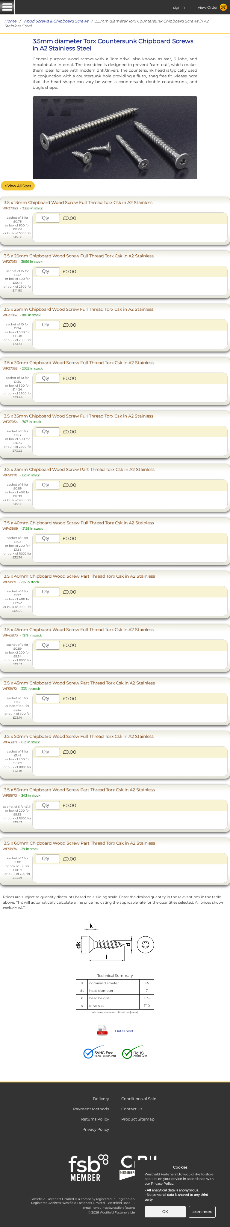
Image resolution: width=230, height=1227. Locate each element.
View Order (208, 7)
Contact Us (131, 1108)
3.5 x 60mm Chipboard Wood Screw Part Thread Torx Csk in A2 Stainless (78, 845)
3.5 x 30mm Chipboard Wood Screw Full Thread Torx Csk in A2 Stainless (78, 365)
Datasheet (124, 1031)
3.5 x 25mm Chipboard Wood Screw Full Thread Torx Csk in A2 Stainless (77, 312)
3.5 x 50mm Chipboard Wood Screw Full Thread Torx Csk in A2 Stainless (78, 739)
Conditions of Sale (138, 1098)
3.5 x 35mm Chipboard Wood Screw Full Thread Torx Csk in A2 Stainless (77, 418)
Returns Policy (95, 1119)
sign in (179, 7)
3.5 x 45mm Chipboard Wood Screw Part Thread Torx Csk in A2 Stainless (78, 685)
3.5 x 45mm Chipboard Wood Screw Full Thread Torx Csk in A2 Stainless (78, 632)
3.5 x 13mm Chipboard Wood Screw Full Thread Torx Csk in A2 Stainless (77, 205)
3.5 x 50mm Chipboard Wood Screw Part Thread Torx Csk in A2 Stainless (78, 792)
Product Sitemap (138, 1119)
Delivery (101, 1098)
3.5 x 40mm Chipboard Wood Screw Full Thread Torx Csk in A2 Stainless (78, 525)
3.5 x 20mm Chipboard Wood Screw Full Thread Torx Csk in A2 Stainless (78, 258)
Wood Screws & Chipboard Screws (55, 21)
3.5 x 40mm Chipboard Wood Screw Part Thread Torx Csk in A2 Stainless (78, 578)
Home (10, 21)
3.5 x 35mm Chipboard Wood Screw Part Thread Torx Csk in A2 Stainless (78, 472)
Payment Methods (91, 1108)
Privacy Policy (95, 1129)
